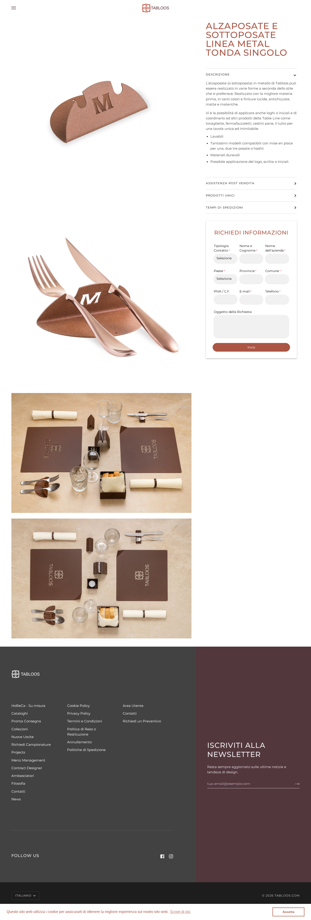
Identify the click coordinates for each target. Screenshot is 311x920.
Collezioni (19, 729)
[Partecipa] (294, 783)
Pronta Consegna (26, 721)
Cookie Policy (78, 706)
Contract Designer (26, 768)
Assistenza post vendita (230, 183)
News (16, 799)
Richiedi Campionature (31, 745)
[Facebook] (162, 856)
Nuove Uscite (22, 737)
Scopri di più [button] (180, 912)
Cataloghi (19, 713)
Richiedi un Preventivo (142, 721)
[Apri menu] (18, 8)
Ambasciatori (22, 776)
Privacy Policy (78, 713)
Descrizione (218, 74)
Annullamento (79, 742)
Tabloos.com (287, 895)
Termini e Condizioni (84, 721)
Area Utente (133, 706)
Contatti (18, 791)
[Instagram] (171, 856)
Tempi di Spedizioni (224, 207)
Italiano (23, 895)
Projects (18, 752)
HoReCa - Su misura (28, 706)
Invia (251, 347)
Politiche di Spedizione (86, 750)
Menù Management (28, 760)
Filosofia (18, 783)
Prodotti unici (220, 195)
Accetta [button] (288, 912)
